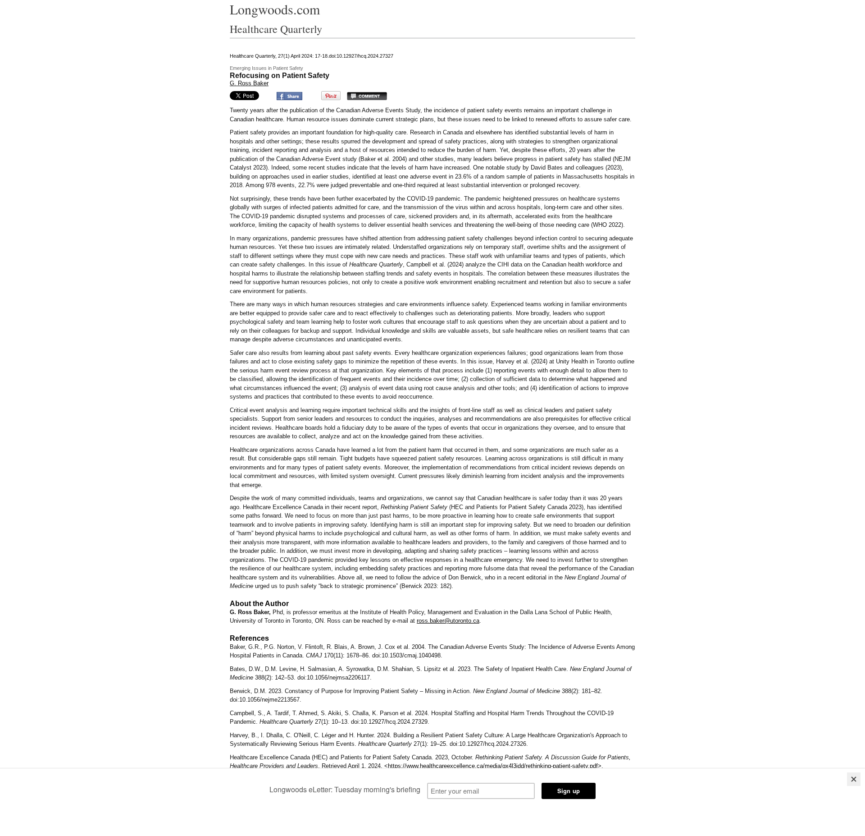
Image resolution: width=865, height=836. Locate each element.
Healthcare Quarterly (276, 29)
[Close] (853, 779)
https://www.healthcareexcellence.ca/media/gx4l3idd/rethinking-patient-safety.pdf (493, 766)
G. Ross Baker (249, 83)
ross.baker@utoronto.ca (448, 620)
